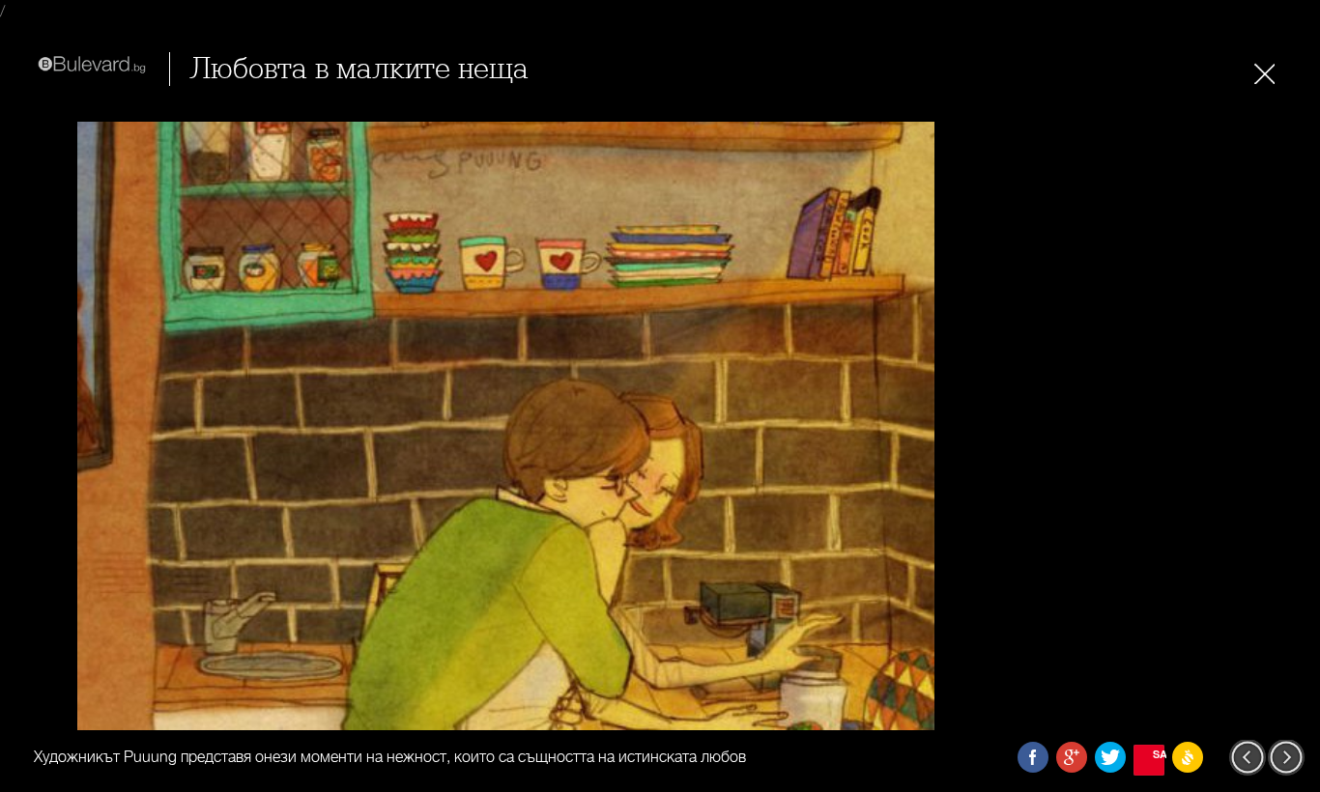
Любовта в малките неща (359, 69)
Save (1158, 754)
